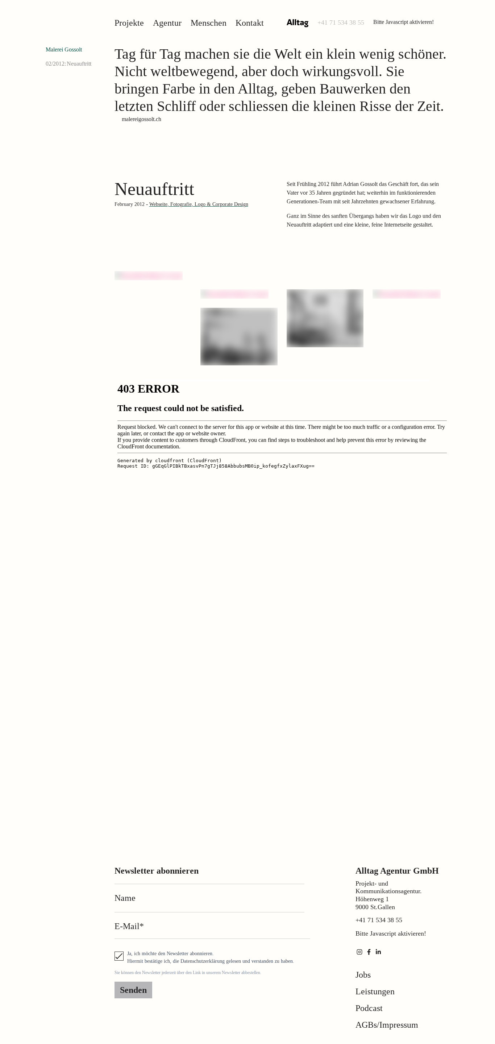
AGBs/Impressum (386, 1025)
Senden (133, 990)
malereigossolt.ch (141, 119)
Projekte (129, 23)
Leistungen (375, 991)
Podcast (369, 1008)
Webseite (158, 204)
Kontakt (250, 23)
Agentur (167, 23)
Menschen (208, 23)
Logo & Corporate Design (220, 204)
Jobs (363, 974)
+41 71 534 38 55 (340, 22)
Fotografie (180, 204)
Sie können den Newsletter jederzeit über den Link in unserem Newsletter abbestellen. (188, 972)
